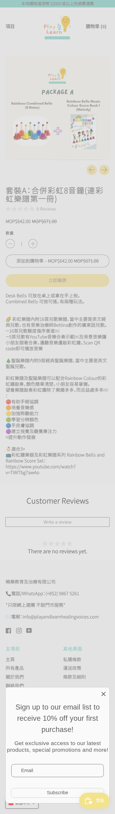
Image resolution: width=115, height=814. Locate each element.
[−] (10, 243)
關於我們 (15, 677)
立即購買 (57, 280)
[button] (22, 803)
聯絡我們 (15, 686)
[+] (32, 243)
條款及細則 (74, 677)
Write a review (57, 522)
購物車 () (96, 28)
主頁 (10, 659)
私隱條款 (72, 659)
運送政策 (72, 668)
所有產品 (15, 668)
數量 (10, 233)
